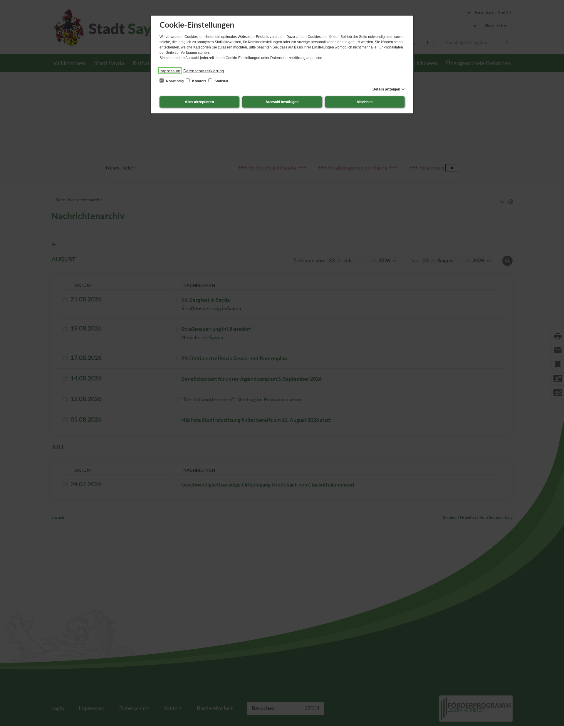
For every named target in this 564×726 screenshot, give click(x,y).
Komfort (199, 81)
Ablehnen (364, 102)
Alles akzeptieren (199, 102)
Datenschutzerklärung (203, 70)
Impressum (170, 70)
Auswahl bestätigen (282, 102)
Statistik (221, 81)
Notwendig (174, 81)
